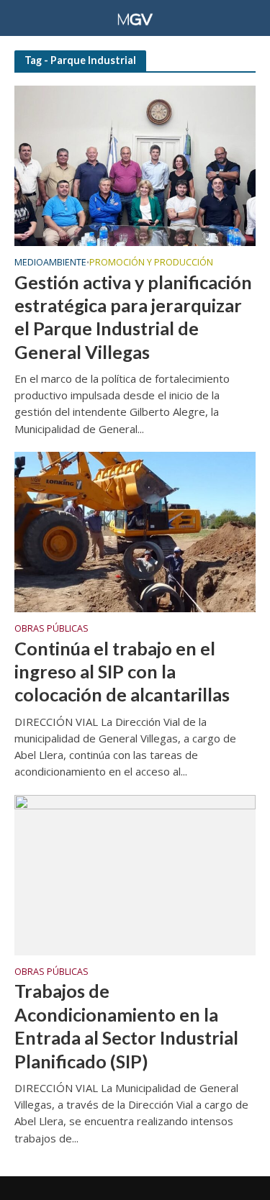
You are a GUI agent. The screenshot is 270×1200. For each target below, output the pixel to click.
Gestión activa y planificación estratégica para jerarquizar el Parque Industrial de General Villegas (133, 317)
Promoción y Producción (151, 263)
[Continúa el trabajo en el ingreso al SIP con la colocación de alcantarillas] (135, 530)
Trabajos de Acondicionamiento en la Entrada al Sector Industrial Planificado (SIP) (126, 1025)
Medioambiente (50, 263)
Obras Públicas (51, 629)
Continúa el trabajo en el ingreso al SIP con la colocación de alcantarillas (122, 671)
